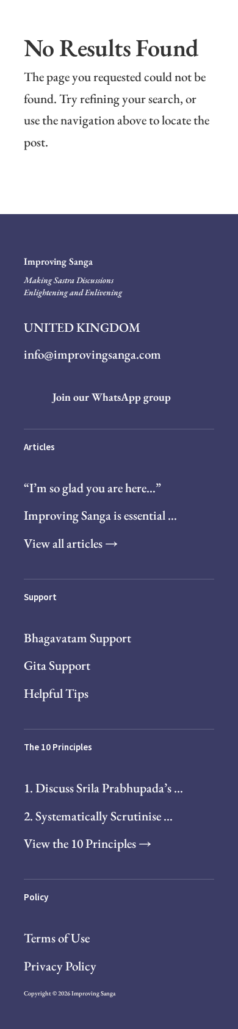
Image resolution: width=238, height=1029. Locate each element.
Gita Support (57, 665)
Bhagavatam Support (77, 637)
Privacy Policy (60, 966)
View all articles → (71, 543)
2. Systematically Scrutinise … (98, 816)
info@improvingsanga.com (92, 354)
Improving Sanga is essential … (100, 515)
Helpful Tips (56, 693)
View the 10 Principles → (87, 843)
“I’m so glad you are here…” (92, 487)
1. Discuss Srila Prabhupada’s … (103, 788)
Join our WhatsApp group (111, 397)
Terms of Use (57, 938)
